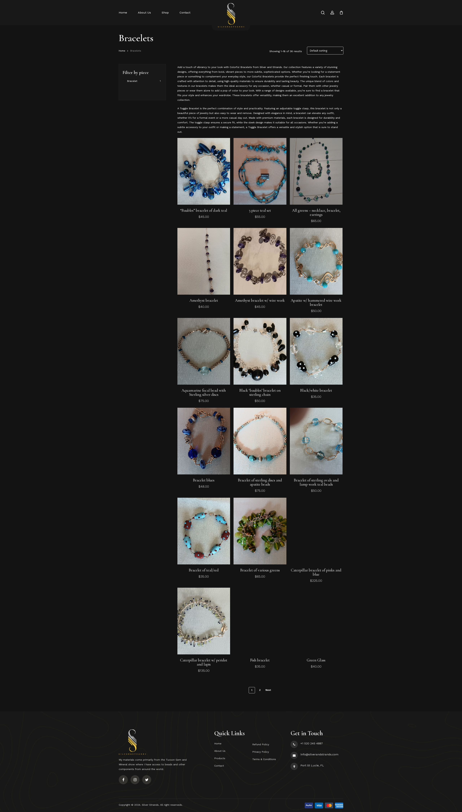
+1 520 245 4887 (311, 743)
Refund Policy (260, 744)
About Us (219, 750)
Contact (219, 765)
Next (268, 690)
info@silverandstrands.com (319, 754)
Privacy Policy (260, 751)
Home (122, 50)
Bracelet (132, 81)
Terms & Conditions (264, 759)
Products (219, 758)
